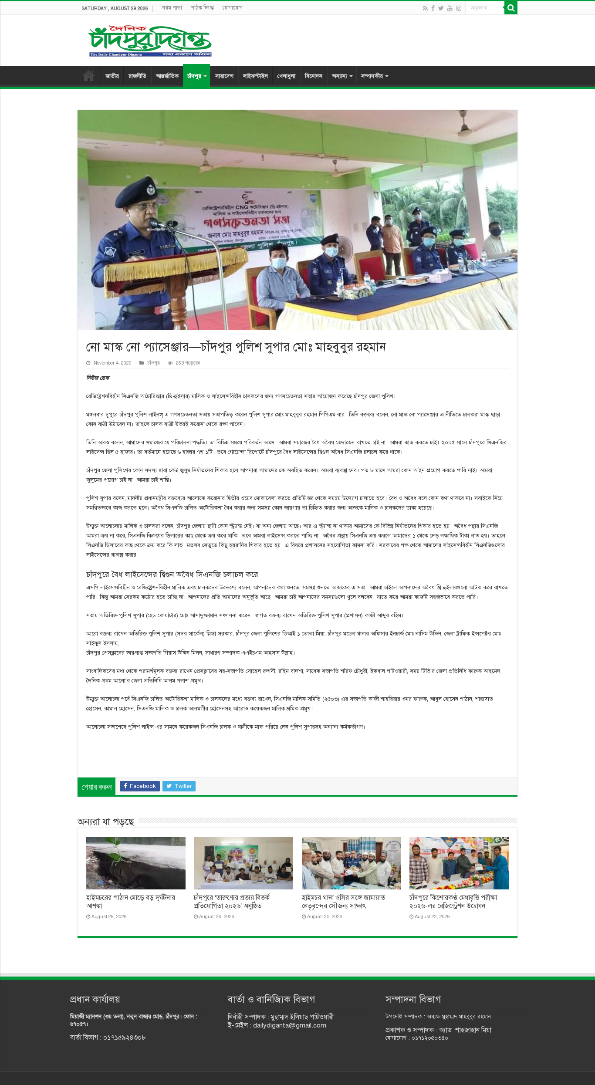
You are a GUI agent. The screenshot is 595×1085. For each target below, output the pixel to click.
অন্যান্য (339, 76)
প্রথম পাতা (172, 8)
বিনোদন (313, 76)
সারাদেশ (224, 76)
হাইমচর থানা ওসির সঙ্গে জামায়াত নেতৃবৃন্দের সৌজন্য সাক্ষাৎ (343, 902)
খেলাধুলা (286, 76)
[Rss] (425, 8)
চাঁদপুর (194, 76)
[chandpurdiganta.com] (149, 39)
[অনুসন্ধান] (510, 7)
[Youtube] (449, 8)
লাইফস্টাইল (255, 76)
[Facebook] (433, 8)
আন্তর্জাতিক (167, 76)
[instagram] (458, 8)
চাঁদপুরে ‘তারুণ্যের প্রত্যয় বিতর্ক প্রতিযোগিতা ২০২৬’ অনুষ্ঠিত (232, 902)
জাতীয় (112, 76)
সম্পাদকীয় (372, 76)
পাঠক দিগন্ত (202, 8)
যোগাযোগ (233, 8)
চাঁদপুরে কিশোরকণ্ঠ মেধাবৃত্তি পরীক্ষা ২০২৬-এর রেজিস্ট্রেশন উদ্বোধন (453, 902)
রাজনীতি (137, 76)
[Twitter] (441, 8)
